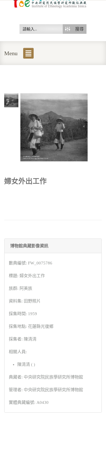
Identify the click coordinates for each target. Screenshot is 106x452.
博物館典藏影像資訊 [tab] (29, 246)
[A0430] (11, 99)
